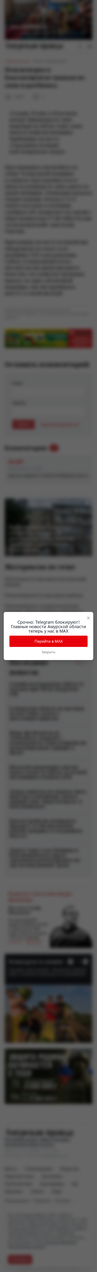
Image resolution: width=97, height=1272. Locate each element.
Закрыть (48, 652)
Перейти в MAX (49, 641)
